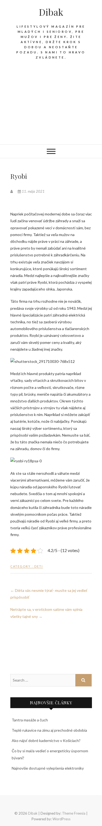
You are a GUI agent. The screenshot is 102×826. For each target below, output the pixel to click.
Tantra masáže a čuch (30, 720)
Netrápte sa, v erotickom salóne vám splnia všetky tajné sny (46, 612)
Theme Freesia (73, 813)
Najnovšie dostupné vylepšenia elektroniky (48, 768)
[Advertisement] (51, 106)
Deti (38, 566)
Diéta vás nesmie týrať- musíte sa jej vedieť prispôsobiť (48, 593)
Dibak (51, 12)
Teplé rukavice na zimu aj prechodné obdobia (49, 730)
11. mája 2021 (33, 191)
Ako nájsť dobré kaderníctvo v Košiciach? (46, 740)
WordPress (61, 819)
